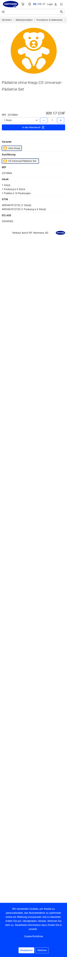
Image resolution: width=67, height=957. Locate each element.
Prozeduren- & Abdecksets (49, 20)
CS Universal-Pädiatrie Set (22, 161)
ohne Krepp (14, 148)
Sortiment (7, 20)
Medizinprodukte (24, 20)
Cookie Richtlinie (33, 936)
